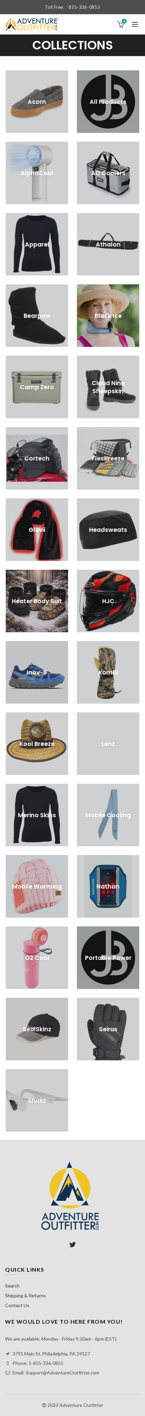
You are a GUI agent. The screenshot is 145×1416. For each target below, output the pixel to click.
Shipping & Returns (25, 1295)
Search (12, 1286)
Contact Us (17, 1305)
